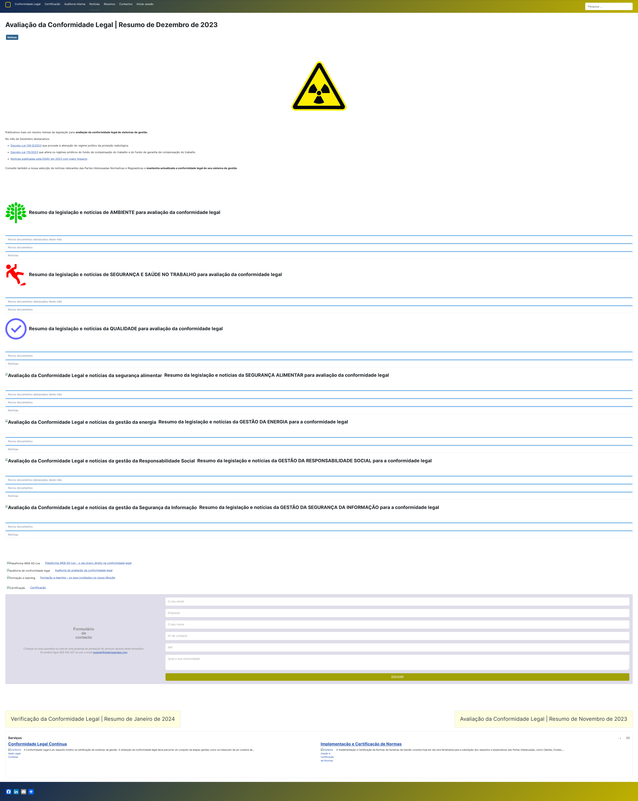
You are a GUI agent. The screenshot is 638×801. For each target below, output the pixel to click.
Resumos (109, 4)
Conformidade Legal (28, 4)
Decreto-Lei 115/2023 (24, 152)
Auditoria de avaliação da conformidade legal (83, 570)
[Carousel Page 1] (618, 738)
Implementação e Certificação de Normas (48, 744)
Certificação (38, 587)
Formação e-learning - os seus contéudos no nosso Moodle (77, 577)
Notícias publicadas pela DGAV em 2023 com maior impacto (49, 158)
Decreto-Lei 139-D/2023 (26, 145)
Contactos (125, 4)
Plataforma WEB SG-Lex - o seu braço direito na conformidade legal (88, 563)
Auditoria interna (74, 4)
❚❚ (628, 738)
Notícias (94, 4)
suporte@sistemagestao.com (110, 652)
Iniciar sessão (145, 4)
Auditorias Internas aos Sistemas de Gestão (363, 744)
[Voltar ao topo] (633, 796)
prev (623, 738)
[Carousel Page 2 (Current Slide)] (620, 738)
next (626, 738)
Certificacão (52, 4)
